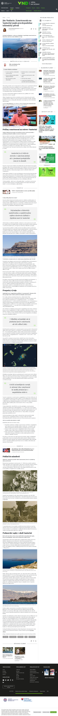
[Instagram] (12, 680)
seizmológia (32, 636)
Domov (4, 17)
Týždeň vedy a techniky (34, 677)
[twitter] (31, 29)
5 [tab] (52, 676)
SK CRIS (17, 675)
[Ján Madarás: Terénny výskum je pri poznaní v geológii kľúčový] (20, 651)
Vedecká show (32, 680)
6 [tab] (53, 676)
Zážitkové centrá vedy (20, 672)
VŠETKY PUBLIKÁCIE (49, 677)
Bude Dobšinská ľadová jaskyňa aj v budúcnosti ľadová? (7, 656)
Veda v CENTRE (32, 669)
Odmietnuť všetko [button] (46, 712)
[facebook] (33, 29)
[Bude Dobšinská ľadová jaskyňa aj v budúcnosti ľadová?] (8, 650)
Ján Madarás (13, 636)
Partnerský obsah (52, 75)
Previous (42, 672)
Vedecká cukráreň (33, 671)
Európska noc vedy (33, 678)
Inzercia (4, 674)
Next (56, 672)
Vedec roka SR (32, 675)
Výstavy (31, 674)
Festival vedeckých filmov (34, 672)
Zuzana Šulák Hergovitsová (14, 28)
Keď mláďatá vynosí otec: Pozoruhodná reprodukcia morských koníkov (49, 95)
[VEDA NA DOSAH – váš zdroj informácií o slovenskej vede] (28, 3)
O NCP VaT (18, 669)
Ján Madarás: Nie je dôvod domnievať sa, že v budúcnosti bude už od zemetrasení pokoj (23, 449)
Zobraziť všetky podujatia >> (47, 63)
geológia (6, 636)
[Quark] (46, 672)
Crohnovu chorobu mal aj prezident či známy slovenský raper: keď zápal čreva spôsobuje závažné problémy (49, 103)
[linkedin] (35, 29)
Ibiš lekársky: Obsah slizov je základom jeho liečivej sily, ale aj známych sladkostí (49, 87)
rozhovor (20, 636)
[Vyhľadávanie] (56, 9)
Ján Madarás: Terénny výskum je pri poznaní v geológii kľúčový (20, 657)
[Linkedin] (3, 682)
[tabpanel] (46, 672)
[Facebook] (10, 680)
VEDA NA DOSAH (20, 192)
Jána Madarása (10, 103)
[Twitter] (8, 680)
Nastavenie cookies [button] (37, 712)
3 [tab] (48, 676)
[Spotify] (5, 680)
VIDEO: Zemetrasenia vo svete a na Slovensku (23, 190)
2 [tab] (46, 676)
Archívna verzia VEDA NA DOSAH (8, 687)
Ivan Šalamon (51, 91)
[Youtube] (3, 680)
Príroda (8, 17)
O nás (4, 669)
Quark (17, 674)
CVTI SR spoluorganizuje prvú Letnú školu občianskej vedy (46, 148)
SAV (26, 636)
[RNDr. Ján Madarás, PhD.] (5, 64)
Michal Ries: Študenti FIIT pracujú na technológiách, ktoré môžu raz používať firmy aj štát (49, 72)
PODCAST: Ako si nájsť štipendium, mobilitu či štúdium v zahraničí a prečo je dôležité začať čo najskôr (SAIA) (46, 129)
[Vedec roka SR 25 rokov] (52, 672)
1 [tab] (45, 676)
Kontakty (4, 671)
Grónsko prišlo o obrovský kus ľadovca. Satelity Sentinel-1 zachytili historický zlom (49, 80)
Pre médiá (4, 672)
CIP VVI (17, 677)
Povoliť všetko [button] (53, 712)
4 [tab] (50, 676)
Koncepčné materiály (20, 678)
